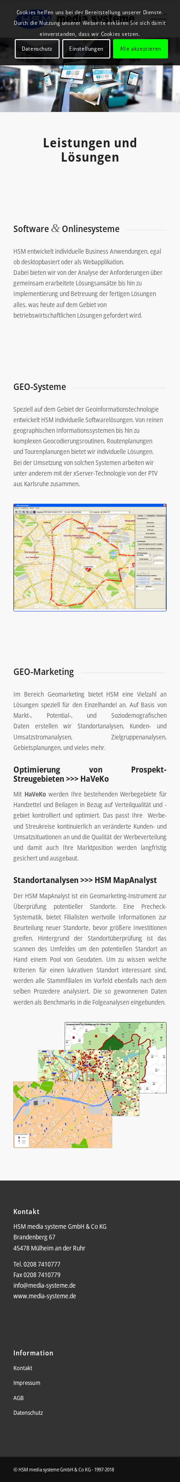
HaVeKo (94, 778)
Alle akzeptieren (140, 48)
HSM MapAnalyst (126, 879)
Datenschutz (28, 1412)
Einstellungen (86, 48)
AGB (18, 1398)
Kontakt (22, 1368)
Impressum (26, 1382)
